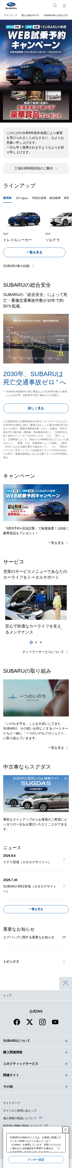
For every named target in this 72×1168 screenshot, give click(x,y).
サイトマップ (11, 1103)
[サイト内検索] (54, 5)
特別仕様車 (39, 198)
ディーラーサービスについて (43, 652)
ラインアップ (10, 15)
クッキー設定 (36, 1159)
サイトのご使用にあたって (20, 1110)
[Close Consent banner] (65, 1130)
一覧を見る (34, 252)
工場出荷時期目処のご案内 (33, 168)
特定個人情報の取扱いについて (22, 1125)
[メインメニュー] (64, 5)
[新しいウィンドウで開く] (36, 793)
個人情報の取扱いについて (20, 1118)
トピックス (11, 961)
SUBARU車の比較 (16, 266)
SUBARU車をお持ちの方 (56, 15)
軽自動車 (55, 198)
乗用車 (7, 198)
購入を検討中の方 (30, 15)
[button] (25, 118)
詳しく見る (36, 408)
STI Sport (22, 198)
